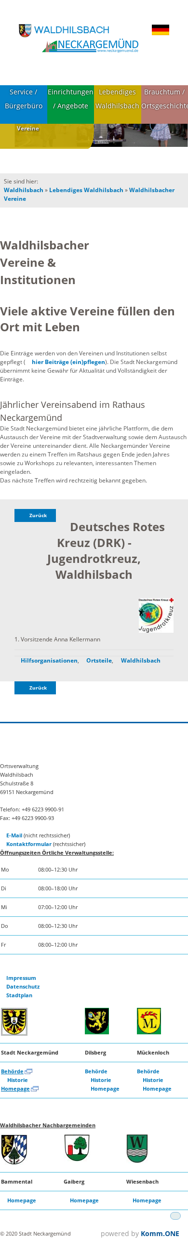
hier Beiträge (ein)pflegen (68, 362)
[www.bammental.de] (14, 1162)
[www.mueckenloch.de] (149, 1032)
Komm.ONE (160, 1233)
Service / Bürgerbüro (23, 98)
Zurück (38, 515)
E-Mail (14, 835)
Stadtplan (19, 995)
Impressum (21, 977)
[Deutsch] (160, 33)
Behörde (12, 1071)
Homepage (15, 1088)
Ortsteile (99, 660)
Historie (17, 1079)
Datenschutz (23, 986)
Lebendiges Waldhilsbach (117, 98)
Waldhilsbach (23, 190)
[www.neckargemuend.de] (14, 1033)
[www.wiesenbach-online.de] (137, 1161)
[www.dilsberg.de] (97, 1032)
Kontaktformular (29, 843)
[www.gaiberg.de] (77, 1159)
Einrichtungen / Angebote (71, 98)
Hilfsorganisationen (49, 660)
